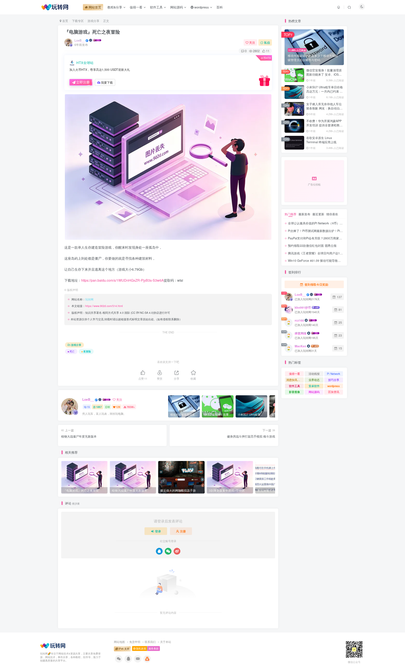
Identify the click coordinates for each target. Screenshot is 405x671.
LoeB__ (79, 40)
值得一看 (294, 374)
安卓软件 (314, 386)
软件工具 (294, 386)
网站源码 (314, 392)
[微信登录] (168, 551)
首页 (64, 21)
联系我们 (150, 642)
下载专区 (78, 21)
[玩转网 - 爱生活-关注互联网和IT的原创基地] (52, 645)
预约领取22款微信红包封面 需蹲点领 (312, 245)
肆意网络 (300, 333)
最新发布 (304, 214)
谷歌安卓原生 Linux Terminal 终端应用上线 (321, 140)
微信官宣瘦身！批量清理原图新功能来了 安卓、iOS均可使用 (324, 74)
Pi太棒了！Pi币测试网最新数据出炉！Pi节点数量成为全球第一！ (330, 231)
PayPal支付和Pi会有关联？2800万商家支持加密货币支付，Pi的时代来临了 (337, 238)
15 (88, 407)
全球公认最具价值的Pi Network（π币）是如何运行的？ (324, 223)
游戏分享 (93, 21)
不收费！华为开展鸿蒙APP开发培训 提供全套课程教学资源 (324, 125)
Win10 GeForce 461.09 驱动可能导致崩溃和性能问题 (323, 260)
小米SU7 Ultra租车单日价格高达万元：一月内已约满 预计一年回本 (324, 91)
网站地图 (119, 642)
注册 (183, 531)
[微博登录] (177, 551)
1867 (99, 407)
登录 (158, 531)
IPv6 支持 (123, 648)
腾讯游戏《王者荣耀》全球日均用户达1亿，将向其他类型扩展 (328, 253)
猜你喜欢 (332, 214)
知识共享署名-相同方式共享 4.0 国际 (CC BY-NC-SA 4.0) (119, 313)
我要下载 (107, 82)
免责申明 (134, 642)
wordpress (333, 386)
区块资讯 (333, 392)
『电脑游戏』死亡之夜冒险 (92, 31)
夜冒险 (87, 351)
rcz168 (299, 320)
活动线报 (314, 374)
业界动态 (314, 380)
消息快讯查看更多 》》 (295, 380)
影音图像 (294, 392)
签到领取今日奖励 (316, 284)
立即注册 (83, 82)
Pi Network (333, 374)
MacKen (300, 346)
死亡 (72, 351)
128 (118, 407)
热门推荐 (290, 214)
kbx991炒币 (303, 307)
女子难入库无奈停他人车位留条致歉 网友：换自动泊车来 (324, 108)
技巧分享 (333, 380)
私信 (267, 42)
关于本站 (165, 642)
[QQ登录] (159, 551)
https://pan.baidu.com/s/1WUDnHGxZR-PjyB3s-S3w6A (122, 280)
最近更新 (318, 214)
